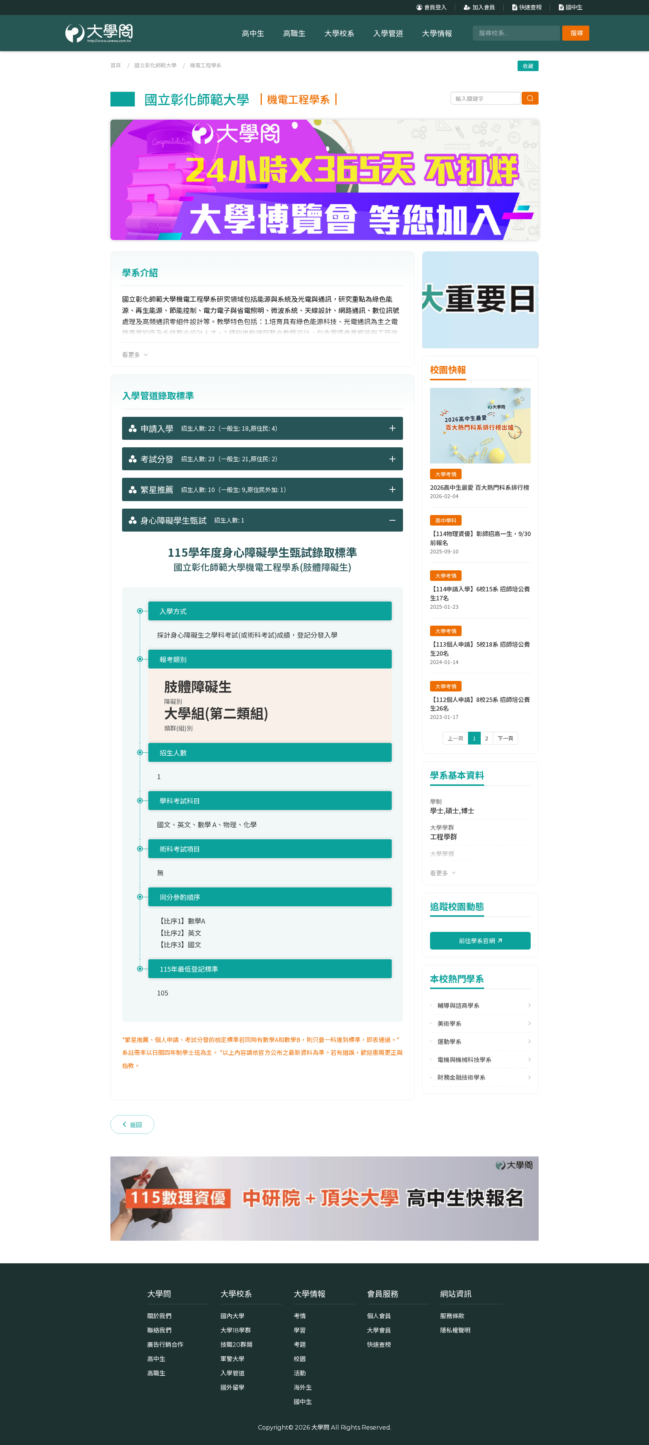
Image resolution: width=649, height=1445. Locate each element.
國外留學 (232, 1387)
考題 (300, 1344)
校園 (300, 1359)
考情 (300, 1316)
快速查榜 (530, 7)
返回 (136, 1124)
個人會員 (379, 1316)
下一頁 (505, 738)
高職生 (294, 33)
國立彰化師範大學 (155, 65)
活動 (300, 1373)
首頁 (115, 65)
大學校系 (339, 33)
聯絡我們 (159, 1330)
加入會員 (483, 7)
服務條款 (452, 1316)
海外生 (303, 1387)
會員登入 (435, 7)
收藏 (528, 66)
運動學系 (450, 1041)
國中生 (574, 7)
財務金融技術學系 (462, 1077)
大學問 (320, 1427)
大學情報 (437, 33)
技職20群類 (236, 1344)
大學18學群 (235, 1330)
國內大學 (232, 1316)
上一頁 (455, 738)
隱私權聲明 (455, 1330)
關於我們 (159, 1316)
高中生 (253, 33)
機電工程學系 (206, 65)
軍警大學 (232, 1359)
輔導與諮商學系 (459, 1005)
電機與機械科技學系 (465, 1059)
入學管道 (388, 33)
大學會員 (379, 1330)
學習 (300, 1330)
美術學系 (450, 1023)
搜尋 (577, 33)
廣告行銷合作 (165, 1344)
